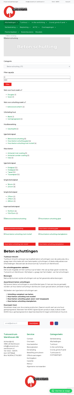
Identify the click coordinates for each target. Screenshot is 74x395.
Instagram (51, 323)
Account (68, 1)
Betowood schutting (16, 139)
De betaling (31, 350)
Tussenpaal (12, 174)
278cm (10, 199)
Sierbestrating (10, 27)
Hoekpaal (11, 170)
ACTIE (35, 27)
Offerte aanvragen (34, 355)
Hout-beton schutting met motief (21, 143)
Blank (10, 117)
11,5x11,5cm (12, 213)
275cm (10, 196)
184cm (10, 184)
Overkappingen (48, 27)
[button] (61, 391)
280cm (10, 201)
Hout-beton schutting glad (18, 141)
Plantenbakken (11, 32)
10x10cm (11, 211)
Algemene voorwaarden (36, 366)
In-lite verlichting (38, 22)
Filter (8, 84)
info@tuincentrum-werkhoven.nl (35, 1)
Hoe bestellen (32, 344)
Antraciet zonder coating (17, 155)
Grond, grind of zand (57, 22)
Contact (30, 339)
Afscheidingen (10, 22)
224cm (10, 187)
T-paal (10, 172)
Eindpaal (11, 168)
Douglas (11, 95)
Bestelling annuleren (35, 353)
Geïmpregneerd (14, 119)
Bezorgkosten (32, 347)
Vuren (10, 97)
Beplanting (24, 27)
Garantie (30, 361)
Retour (29, 364)
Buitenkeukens (27, 32)
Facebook (56, 323)
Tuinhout (23, 22)
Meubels (38, 32)
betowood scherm (15, 107)
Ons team (30, 341)
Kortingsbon (31, 358)
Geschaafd (12, 129)
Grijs (9, 158)
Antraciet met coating (16, 153)
